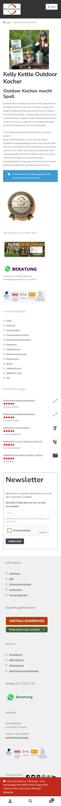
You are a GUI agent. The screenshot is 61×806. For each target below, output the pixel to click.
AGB (11, 578)
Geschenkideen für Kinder (17, 335)
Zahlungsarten (16, 665)
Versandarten (15, 654)
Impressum (14, 573)
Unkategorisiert (13, 349)
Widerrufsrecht (16, 659)
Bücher (9, 363)
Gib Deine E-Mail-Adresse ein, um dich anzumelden (26, 504)
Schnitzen (10, 325)
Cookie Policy (15, 589)
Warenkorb (47, 799)
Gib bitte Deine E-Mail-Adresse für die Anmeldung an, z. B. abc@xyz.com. (28, 520)
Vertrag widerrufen (18, 595)
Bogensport (11, 344)
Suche (30, 801)
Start (9, 22)
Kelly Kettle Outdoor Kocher (18, 339)
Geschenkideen (13, 330)
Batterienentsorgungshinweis (24, 670)
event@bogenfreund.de (17, 737)
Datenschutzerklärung (20, 584)
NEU (8, 378)
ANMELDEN (14, 541)
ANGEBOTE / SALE (14, 373)
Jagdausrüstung (13, 368)
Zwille (9, 320)
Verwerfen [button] (8, 792)
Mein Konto (10, 801)
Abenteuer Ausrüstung (16, 354)
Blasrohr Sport (12, 359)
